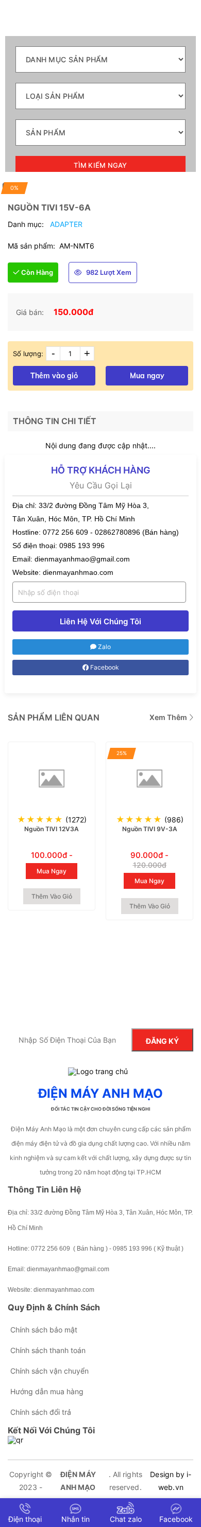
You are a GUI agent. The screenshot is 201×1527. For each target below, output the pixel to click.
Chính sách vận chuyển (49, 1370)
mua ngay (51, 871)
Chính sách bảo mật (43, 1329)
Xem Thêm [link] (169, 717)
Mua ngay (147, 375)
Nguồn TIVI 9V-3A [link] (149, 829)
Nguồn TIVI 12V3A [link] (51, 829)
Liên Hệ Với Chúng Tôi (100, 621)
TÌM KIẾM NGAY (100, 165)
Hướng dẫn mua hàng (46, 1391)
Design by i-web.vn (170, 1480)
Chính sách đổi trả (40, 1412)
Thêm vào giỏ (54, 375)
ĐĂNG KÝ (162, 1041)
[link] (51, 778)
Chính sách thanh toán (48, 1350)
